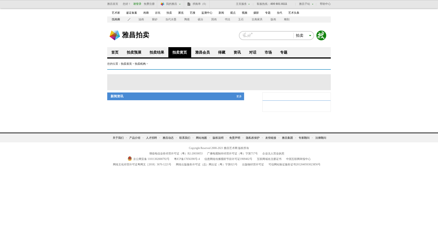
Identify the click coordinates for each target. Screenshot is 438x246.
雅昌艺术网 (115, 35)
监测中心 (206, 12)
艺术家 (116, 12)
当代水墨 (170, 19)
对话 (252, 52)
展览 (181, 12)
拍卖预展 (134, 52)
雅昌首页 (112, 3)
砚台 (200, 19)
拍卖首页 (126, 63)
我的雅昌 (171, 3)
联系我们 (184, 137)
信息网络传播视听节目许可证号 (228, 159)
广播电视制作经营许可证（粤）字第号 (232, 153)
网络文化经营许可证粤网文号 (142, 164)
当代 (279, 12)
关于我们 (118, 137)
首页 (115, 52)
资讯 (237, 52)
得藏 (221, 52)
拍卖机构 (140, 63)
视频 (244, 12)
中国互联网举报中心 (298, 159)
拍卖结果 (157, 52)
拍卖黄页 (179, 52)
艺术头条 (293, 12)
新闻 (221, 12)
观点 (233, 12)
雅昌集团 (287, 137)
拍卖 (169, 12)
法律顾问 (320, 137)
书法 (227, 19)
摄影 (256, 12)
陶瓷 (187, 19)
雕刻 (286, 19)
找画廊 (116, 19)
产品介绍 (134, 137)
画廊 (146, 12)
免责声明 (234, 137)
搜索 (321, 36)
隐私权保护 (253, 137)
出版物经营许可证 (253, 164)
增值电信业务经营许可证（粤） (176, 153)
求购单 (200, 3)
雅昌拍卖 (135, 34)
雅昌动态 (168, 137)
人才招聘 (151, 137)
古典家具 (257, 19)
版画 (273, 19)
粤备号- (187, 159)
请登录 (137, 3)
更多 (239, 96)
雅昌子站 (304, 3)
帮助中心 (325, 3)
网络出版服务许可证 (206, 164)
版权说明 (218, 137)
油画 (141, 19)
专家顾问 (304, 137)
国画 (214, 19)
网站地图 (201, 137)
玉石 (241, 19)
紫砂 (154, 19)
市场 (268, 52)
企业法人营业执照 (273, 153)
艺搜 (192, 12)
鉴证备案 (131, 12)
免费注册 (149, 3)
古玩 (157, 12)
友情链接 (270, 137)
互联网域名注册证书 (269, 159)
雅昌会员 (202, 52)
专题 (268, 12)
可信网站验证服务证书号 (295, 164)
